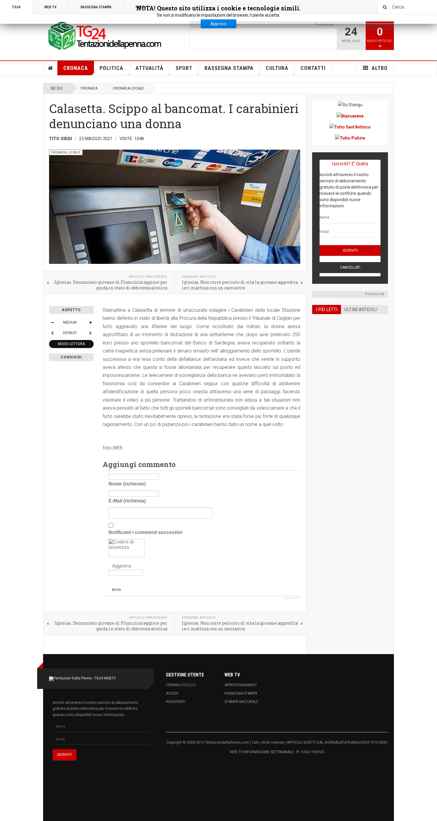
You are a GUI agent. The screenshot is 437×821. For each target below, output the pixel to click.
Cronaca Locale (128, 88)
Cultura (277, 68)
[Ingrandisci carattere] (90, 322)
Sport (184, 68)
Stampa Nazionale (241, 702)
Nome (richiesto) (127, 483)
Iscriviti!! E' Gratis (350, 164)
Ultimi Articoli (361, 309)
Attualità (150, 68)
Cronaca (75, 68)
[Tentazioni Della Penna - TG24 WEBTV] (102, 36)
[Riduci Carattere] (52, 322)
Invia (116, 590)
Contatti (313, 68)
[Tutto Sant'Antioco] (350, 127)
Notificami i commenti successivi (145, 532)
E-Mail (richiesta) (127, 500)
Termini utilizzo (181, 685)
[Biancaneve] (350, 115)
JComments (292, 597)
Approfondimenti (240, 685)
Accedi (172, 693)
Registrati (175, 702)
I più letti (326, 309)
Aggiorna (121, 565)
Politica (111, 68)
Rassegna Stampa (229, 68)
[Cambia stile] (52, 333)
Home (50, 68)
